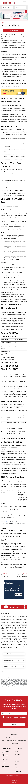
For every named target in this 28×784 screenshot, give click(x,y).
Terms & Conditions (14, 778)
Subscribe (14, 724)
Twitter (6, 755)
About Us (17, 754)
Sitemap (14, 782)
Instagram (6, 759)
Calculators (18, 768)
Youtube (6, 766)
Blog (16, 764)
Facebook (7, 751)
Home (16, 751)
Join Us (17, 761)
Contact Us (18, 771)
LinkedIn (6, 763)
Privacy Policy (14, 780)
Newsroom (18, 758)
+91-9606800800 (14, 743)
